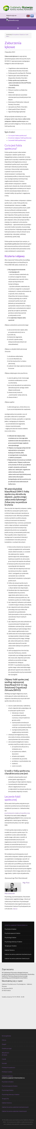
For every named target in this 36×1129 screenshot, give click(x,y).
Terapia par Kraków (11, 946)
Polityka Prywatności (8, 1067)
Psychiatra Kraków (10, 929)
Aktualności (5, 1052)
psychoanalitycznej (24, 813)
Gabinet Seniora (9, 950)
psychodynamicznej (11, 813)
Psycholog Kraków (10, 937)
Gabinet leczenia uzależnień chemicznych (17, 958)
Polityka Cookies (7, 1072)
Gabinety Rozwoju (18, 8)
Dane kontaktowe (7, 1076)
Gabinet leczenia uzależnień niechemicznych (18, 954)
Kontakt (4, 1063)
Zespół (4, 1044)
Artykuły (4, 1055)
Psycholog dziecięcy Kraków (13, 941)
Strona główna (6, 1036)
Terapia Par (5, 1098)
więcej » (15, 909)
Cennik (4, 1059)
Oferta (4, 1040)
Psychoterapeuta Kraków (12, 933)
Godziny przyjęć (7, 1048)
